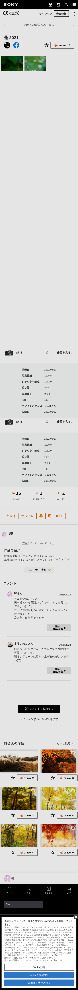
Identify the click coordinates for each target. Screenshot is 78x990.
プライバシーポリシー (41, 960)
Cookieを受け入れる (39, 982)
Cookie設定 (39, 967)
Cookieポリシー (32, 958)
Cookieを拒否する (39, 975)
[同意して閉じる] (75, 917)
